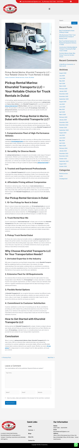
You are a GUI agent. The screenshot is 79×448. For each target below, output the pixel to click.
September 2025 (64, 99)
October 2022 (63, 166)
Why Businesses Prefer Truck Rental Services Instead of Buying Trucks (67, 36)
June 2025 (62, 107)
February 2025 (63, 117)
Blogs (29, 433)
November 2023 (63, 156)
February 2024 (63, 148)
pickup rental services (11, 106)
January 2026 (63, 91)
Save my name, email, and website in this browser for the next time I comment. (28, 398)
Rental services (20, 77)
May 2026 (62, 81)
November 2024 (63, 125)
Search (61, 20)
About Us (30, 437)
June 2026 (62, 78)
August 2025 (62, 101)
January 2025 (63, 119)
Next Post (51, 357)
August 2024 (62, 132)
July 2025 (62, 104)
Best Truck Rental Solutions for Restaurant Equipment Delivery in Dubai (67, 42)
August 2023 (62, 164)
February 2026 (63, 88)
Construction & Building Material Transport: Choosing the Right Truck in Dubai (68, 48)
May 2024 (62, 140)
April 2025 (62, 112)
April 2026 (62, 83)
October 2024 (63, 127)
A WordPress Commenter (66, 64)
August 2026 (62, 73)
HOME (30, 426)
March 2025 (62, 114)
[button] (49, 8)
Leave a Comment (10, 77)
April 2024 (62, 143)
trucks (26, 77)
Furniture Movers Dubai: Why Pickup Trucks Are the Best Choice (67, 55)
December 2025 (63, 94)
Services (30, 430)
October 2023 (63, 158)
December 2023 (63, 153)
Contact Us (31, 440)
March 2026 (62, 86)
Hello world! (62, 66)
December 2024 (63, 122)
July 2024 (62, 135)
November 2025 (63, 96)
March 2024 (62, 145)
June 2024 (62, 138)
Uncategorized (63, 178)
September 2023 (64, 161)
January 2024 (63, 151)
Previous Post (6, 357)
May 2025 (62, 109)
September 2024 (64, 130)
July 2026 (62, 75)
